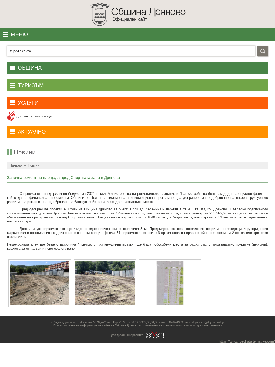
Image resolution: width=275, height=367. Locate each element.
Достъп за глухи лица (33, 116)
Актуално (32, 132)
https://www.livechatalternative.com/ (247, 341)
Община (30, 68)
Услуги (28, 103)
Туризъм (31, 85)
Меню (19, 34)
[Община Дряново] (138, 27)
